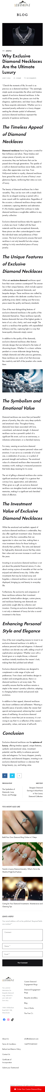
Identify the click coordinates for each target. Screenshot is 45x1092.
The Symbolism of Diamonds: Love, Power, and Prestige (9, 792)
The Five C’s (28, 1013)
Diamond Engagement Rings (32, 991)
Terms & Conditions (9, 1044)
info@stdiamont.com (31, 1039)
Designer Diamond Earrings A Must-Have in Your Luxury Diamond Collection (35, 792)
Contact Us (6, 1054)
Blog (25, 1003)
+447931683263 (30, 1044)
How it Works (29, 1008)
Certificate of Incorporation (7, 1061)
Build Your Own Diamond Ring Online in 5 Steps (19, 837)
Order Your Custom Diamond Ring (29, 1089)
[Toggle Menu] (3, 3)
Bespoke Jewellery (31, 998)
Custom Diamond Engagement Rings (31, 983)
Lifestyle (8, 51)
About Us (5, 1039)
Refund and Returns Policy (11, 1049)
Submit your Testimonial (10, 1068)
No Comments (31, 78)
